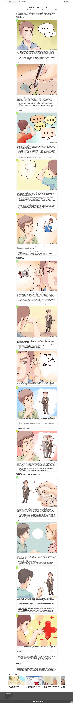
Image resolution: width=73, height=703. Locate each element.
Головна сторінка (8, 693)
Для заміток (23, 1)
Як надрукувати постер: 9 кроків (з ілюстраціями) (33, 687)
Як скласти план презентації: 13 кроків (51, 687)
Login (67, 1)
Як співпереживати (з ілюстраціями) (14, 687)
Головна (10, 4)
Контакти (7, 698)
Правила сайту (8, 695)
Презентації (15, 4)
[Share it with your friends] (72, 702)
